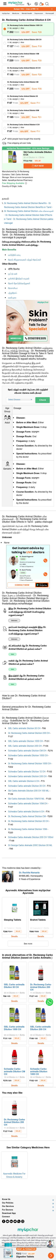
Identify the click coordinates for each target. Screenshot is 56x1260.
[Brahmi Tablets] (40, 907)
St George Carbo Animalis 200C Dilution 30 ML (30, 845)
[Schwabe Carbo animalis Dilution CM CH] (14, 1056)
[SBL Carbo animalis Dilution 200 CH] (40, 1014)
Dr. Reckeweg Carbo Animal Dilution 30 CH (28, 821)
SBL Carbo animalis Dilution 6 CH (23, 781)
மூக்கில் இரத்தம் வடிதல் (18, 278)
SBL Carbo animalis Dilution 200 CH (25, 746)
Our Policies (7, 1203)
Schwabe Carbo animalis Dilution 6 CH (26, 811)
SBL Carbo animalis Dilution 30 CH (24, 728)
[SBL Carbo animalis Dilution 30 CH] (14, 972)
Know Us (6, 1199)
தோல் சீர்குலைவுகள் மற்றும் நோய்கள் (24, 259)
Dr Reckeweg (23, 171)
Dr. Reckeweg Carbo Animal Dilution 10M (27, 829)
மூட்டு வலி (12, 274)
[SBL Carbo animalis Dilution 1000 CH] (14, 1014)
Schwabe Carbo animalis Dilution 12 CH (26, 771)
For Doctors (7, 1210)
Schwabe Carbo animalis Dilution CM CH (27, 750)
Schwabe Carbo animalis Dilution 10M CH (27, 803)
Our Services (8, 1206)
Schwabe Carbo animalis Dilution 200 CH (27, 776)
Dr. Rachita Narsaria (29, 872)
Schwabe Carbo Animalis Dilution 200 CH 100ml (30, 837)
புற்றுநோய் (12, 293)
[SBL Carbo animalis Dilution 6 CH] (12, 160)
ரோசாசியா (13, 288)
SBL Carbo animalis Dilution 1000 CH (25, 741)
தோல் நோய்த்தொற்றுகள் (19, 283)
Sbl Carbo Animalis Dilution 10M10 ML (26, 798)
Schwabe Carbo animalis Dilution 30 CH (26, 786)
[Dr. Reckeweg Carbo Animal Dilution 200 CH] (40, 972)
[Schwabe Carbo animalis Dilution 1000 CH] (40, 1056)
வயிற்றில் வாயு (14, 255)
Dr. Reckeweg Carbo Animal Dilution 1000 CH (29, 763)
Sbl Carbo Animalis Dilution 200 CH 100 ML (28, 790)
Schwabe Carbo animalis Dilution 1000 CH (28, 755)
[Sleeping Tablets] (14, 907)
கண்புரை (12, 297)
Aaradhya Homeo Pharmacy (20, 180)
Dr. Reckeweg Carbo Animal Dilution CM (27, 816)
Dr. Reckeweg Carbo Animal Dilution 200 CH (29, 733)
